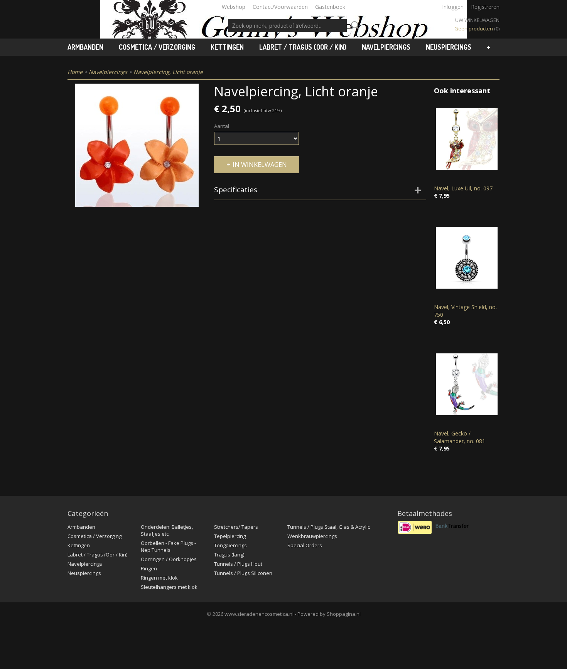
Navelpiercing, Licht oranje (168, 72)
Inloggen (453, 6)
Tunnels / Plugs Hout (238, 563)
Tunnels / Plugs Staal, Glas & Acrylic (328, 526)
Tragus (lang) (229, 554)
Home (75, 72)
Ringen (149, 568)
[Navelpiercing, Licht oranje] (137, 145)
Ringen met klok (159, 577)
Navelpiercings (386, 47)
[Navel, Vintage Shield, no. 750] (467, 257)
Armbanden (85, 47)
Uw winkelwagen (477, 20)
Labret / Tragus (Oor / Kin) (302, 47)
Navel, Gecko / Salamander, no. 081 (459, 437)
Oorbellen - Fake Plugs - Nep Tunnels (168, 546)
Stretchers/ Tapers (236, 526)
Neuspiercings (448, 47)
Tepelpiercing (230, 536)
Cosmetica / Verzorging (157, 47)
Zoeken (353, 25)
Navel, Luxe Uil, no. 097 (463, 188)
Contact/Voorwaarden (280, 6)
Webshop (233, 6)
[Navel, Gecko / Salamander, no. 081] (467, 384)
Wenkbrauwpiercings (312, 536)
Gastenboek (330, 6)
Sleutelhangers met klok (169, 586)
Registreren (485, 6)
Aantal (221, 126)
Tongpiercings (230, 545)
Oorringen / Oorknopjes (169, 559)
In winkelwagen (260, 164)
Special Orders (304, 545)
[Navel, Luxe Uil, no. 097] (467, 138)
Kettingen (227, 47)
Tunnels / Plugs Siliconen (243, 573)
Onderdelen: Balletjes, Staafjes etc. (167, 530)
